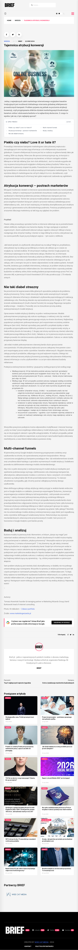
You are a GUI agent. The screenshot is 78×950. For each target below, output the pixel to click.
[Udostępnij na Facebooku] (6, 34)
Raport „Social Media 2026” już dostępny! (56, 778)
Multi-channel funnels (50, 127)
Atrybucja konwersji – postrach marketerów (23, 130)
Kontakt (27, 946)
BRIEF (20, 41)
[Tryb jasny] (57, 13)
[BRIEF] (9, 5)
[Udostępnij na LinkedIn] (19, 34)
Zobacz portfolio (28, 609)
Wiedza (18, 20)
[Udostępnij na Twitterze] (12, 34)
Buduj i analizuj (48, 130)
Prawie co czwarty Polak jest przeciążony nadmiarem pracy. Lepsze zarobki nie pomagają (19, 748)
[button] (5, 13)
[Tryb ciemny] (64, 13)
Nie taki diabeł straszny (16, 133)
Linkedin (39, 930)
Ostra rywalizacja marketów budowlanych (58, 683)
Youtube (69, 930)
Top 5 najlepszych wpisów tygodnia (17, 683)
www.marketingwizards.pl (20, 613)
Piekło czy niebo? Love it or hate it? (20, 127)
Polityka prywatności (44, 946)
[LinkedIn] (73, 635)
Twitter (54, 930)
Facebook (23, 930)
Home (9, 20)
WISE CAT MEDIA (41, 942)
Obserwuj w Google (62, 622)
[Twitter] (70, 635)
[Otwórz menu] (72, 13)
